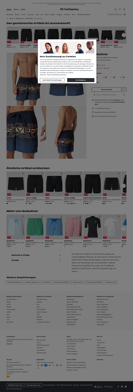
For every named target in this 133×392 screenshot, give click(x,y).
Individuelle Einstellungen (52, 80)
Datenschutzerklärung (53, 74)
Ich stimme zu (81, 80)
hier (55, 72)
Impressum (63, 74)
